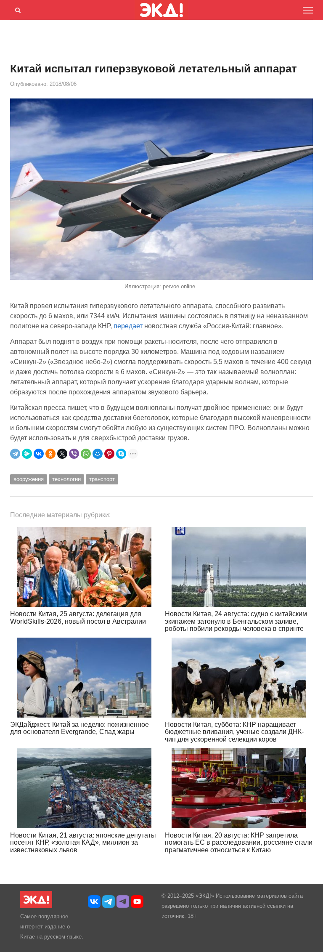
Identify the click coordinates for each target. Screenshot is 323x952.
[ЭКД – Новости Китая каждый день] (36, 906)
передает (129, 326)
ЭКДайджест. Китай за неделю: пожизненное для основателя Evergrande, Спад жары (79, 728)
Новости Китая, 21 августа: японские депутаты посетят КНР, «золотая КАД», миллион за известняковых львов (83, 843)
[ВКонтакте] (39, 454)
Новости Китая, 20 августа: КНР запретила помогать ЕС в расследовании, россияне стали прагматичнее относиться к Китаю (238, 843)
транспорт (102, 479)
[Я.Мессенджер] (27, 454)
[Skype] (121, 454)
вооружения (28, 479)
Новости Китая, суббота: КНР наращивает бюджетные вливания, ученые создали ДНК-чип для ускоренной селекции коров (234, 732)
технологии (66, 479)
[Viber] (74, 454)
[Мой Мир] (98, 454)
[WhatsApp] (86, 454)
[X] (62, 454)
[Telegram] (15, 454)
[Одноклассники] (50, 454)
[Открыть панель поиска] (16, 9)
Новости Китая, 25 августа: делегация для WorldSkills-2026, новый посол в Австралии (78, 617)
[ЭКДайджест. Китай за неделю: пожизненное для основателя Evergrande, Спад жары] (84, 678)
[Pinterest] (109, 454)
